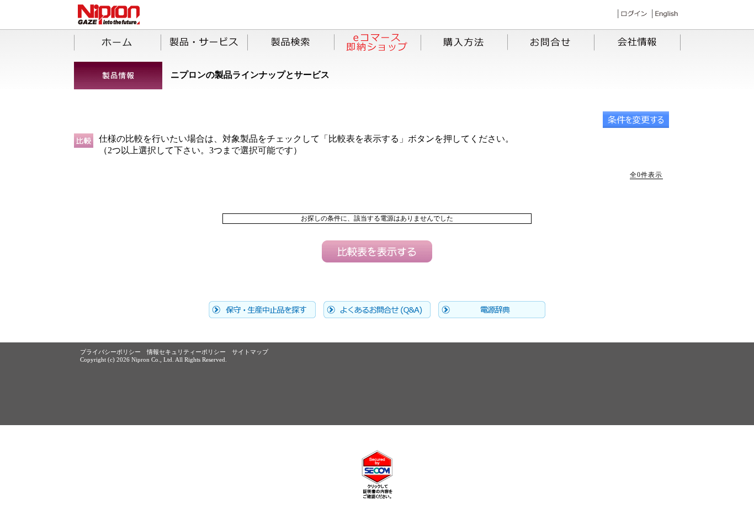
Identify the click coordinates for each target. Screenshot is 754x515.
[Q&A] (377, 315)
